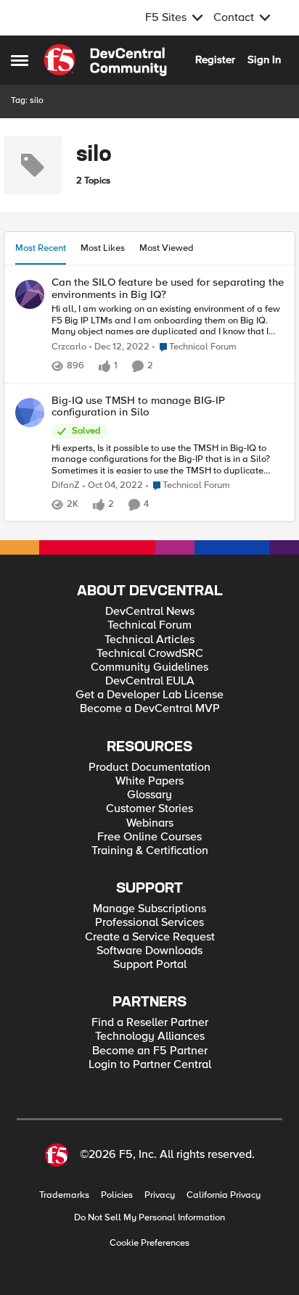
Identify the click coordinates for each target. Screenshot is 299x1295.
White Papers (149, 781)
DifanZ (66, 485)
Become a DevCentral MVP (150, 709)
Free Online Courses (149, 837)
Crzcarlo (69, 347)
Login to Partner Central (150, 1065)
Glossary (149, 795)
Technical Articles (149, 640)
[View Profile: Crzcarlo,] (29, 294)
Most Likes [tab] (103, 248)
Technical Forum (149, 625)
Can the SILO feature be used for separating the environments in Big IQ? (168, 288)
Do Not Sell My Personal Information (149, 1217)
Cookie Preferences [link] (149, 1243)
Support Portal (150, 965)
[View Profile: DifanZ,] (29, 412)
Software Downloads (149, 951)
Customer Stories (149, 809)
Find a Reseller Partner (149, 1023)
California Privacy (224, 1195)
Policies (117, 1195)
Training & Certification (149, 851)
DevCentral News (149, 611)
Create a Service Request (150, 937)
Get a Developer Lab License (149, 695)
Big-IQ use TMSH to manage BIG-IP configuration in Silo (138, 406)
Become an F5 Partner (150, 1051)
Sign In (264, 59)
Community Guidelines (149, 667)
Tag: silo (27, 100)
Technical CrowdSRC (150, 654)
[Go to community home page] (105, 60)
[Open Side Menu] (20, 60)
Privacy (159, 1195)
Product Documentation (149, 767)
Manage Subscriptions (149, 909)
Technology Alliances (150, 1036)
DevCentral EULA (149, 681)
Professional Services (149, 923)
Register (215, 59)
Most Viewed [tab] (166, 248)
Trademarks (64, 1195)
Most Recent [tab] (40, 248)
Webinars (149, 823)
